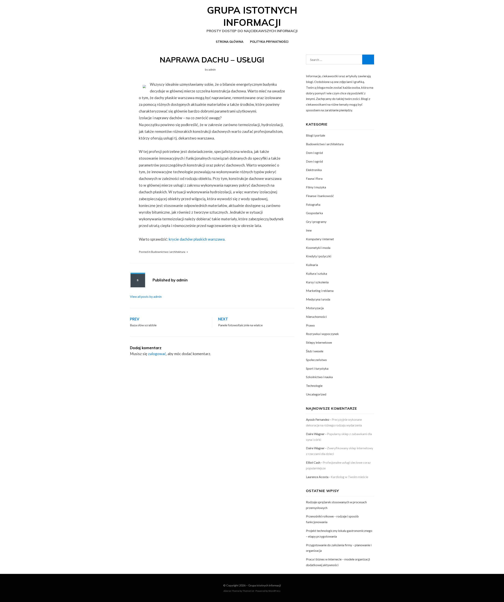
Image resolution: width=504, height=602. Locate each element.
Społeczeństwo (316, 360)
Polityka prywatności (269, 42)
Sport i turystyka (317, 368)
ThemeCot (248, 590)
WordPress (274, 590)
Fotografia (313, 204)
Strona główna (229, 42)
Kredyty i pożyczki (318, 256)
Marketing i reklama (320, 290)
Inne (309, 230)
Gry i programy (316, 221)
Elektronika (314, 170)
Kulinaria (312, 265)
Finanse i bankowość (320, 196)
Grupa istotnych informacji (264, 585)
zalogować (157, 353)
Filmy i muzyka (316, 187)
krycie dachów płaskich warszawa (197, 239)
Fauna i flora (314, 178)
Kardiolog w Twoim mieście (349, 477)
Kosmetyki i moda (318, 247)
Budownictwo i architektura (168, 251)
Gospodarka (314, 213)
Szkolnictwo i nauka (319, 377)
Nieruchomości (316, 316)
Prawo (310, 325)
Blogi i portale (315, 135)
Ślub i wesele (314, 351)
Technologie (314, 385)
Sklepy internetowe (319, 342)
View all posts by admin (146, 296)
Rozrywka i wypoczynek (322, 334)
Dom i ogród (314, 152)
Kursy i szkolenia (317, 282)
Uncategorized (316, 394)
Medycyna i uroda (318, 299)
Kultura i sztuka (316, 273)
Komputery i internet (320, 239)
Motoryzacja (315, 308)
